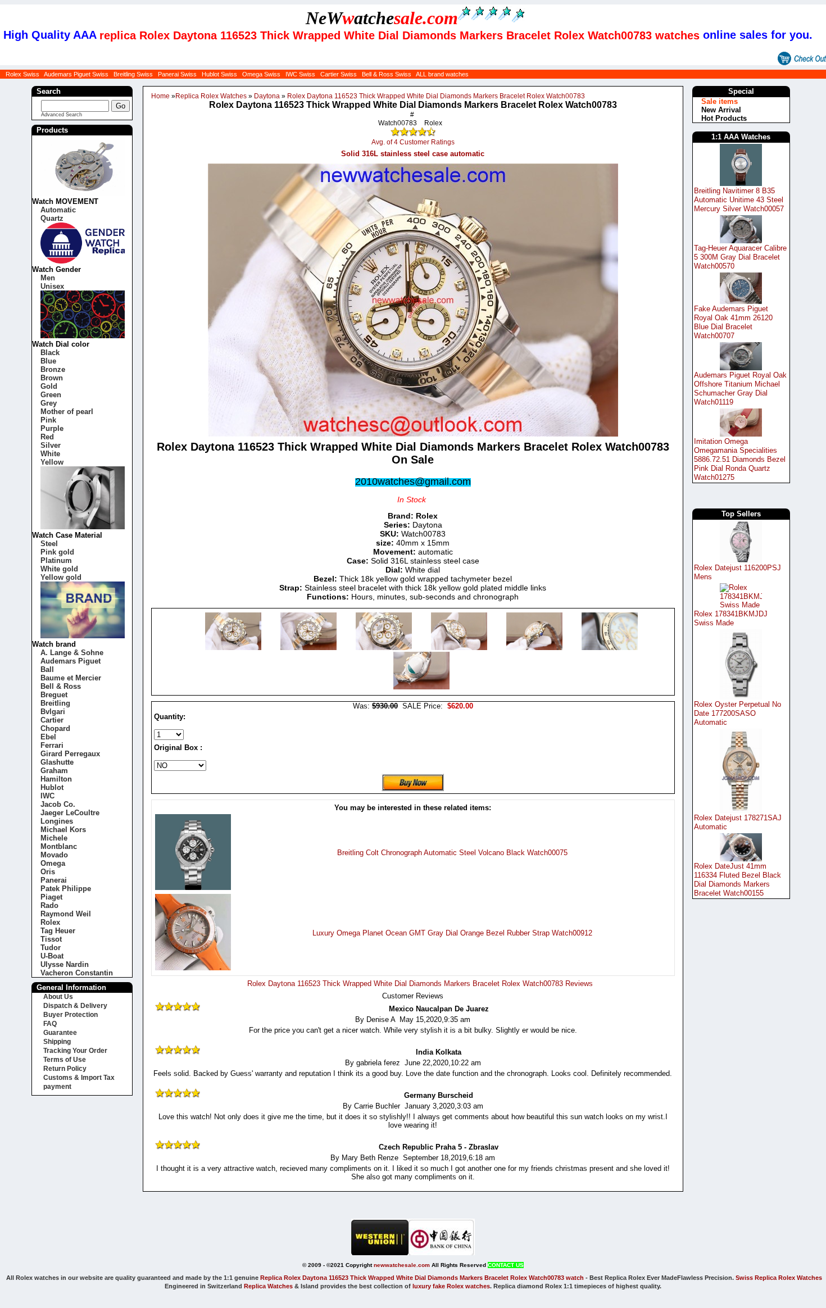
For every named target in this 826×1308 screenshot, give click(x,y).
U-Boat (51, 956)
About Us (58, 997)
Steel (49, 543)
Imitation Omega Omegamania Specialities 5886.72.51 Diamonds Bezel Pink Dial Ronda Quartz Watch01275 (740, 459)
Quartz (51, 218)
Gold (48, 386)
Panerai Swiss (177, 74)
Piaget (51, 897)
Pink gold (57, 552)
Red (47, 437)
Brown (51, 378)
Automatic (58, 210)
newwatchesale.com (402, 1265)
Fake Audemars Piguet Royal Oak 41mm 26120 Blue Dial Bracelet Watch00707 (733, 322)
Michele (53, 838)
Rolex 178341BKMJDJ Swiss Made (731, 618)
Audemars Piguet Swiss (76, 74)
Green (50, 394)
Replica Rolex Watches (211, 96)
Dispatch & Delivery (75, 1006)
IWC (47, 796)
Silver (50, 445)
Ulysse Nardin (64, 964)
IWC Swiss (300, 74)
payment (57, 1087)
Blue (48, 361)
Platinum (56, 560)
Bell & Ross (60, 686)
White (50, 453)
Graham (54, 770)
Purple (51, 428)
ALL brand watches (442, 74)
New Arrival (721, 110)
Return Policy (65, 1069)
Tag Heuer (57, 930)
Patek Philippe (65, 888)
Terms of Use (64, 1060)
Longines (56, 821)
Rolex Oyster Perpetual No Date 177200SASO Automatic (737, 713)
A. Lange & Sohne (71, 652)
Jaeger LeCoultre (69, 813)
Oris (47, 872)
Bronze (52, 369)
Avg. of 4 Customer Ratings (413, 142)
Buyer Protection (70, 1015)
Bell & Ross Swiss (386, 74)
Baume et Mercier (70, 678)
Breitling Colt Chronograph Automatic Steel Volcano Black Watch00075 (452, 852)
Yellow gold (60, 577)
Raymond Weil (65, 914)
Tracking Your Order (75, 1051)
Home (160, 96)
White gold (59, 569)
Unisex (52, 286)
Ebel (48, 737)
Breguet (53, 695)
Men (47, 278)
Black (50, 352)
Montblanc (58, 846)
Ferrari (51, 745)
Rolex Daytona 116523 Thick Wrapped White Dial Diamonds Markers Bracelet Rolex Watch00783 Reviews (420, 983)
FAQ (50, 1024)
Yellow (51, 462)
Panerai (53, 880)
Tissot (51, 939)
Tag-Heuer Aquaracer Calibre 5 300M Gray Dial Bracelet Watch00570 (740, 257)
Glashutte (57, 762)
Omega (52, 863)
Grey (48, 403)
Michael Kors (63, 829)
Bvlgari (52, 711)
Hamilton (56, 779)
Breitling (55, 703)
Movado (54, 855)
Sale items (719, 101)
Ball (47, 669)
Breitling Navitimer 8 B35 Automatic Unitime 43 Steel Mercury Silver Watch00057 (739, 200)
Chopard (55, 728)
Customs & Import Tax (79, 1078)
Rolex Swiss (22, 74)
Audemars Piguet (70, 661)
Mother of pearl (66, 411)
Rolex (50, 922)
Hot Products (724, 118)
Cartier (51, 720)
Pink (48, 420)
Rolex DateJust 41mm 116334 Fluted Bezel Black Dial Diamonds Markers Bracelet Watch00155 (737, 879)
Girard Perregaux (70, 754)
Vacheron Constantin (76, 973)
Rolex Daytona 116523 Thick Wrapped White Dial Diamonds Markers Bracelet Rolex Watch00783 (436, 96)
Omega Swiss (261, 74)
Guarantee (60, 1033)
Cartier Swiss (338, 74)
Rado (49, 905)
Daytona (267, 96)
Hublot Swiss (219, 74)
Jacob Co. (57, 804)
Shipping (57, 1042)
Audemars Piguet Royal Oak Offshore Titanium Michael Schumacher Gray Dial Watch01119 (740, 388)
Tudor (50, 947)
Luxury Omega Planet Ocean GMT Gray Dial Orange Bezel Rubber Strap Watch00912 (452, 933)
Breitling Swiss (133, 74)
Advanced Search (61, 114)
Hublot (51, 787)
